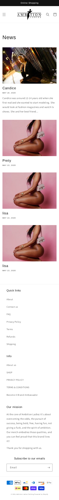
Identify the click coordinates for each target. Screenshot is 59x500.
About (10, 299)
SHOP (9, 372)
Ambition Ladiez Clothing (25, 494)
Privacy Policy (14, 321)
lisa (5, 213)
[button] (4, 14)
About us (11, 365)
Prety (6, 160)
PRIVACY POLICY (15, 379)
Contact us (12, 306)
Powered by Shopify (41, 494)
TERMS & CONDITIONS (18, 387)
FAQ (9, 314)
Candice (9, 88)
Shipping (11, 344)
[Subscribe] (48, 467)
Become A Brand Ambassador (22, 394)
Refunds (11, 336)
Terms (10, 329)
